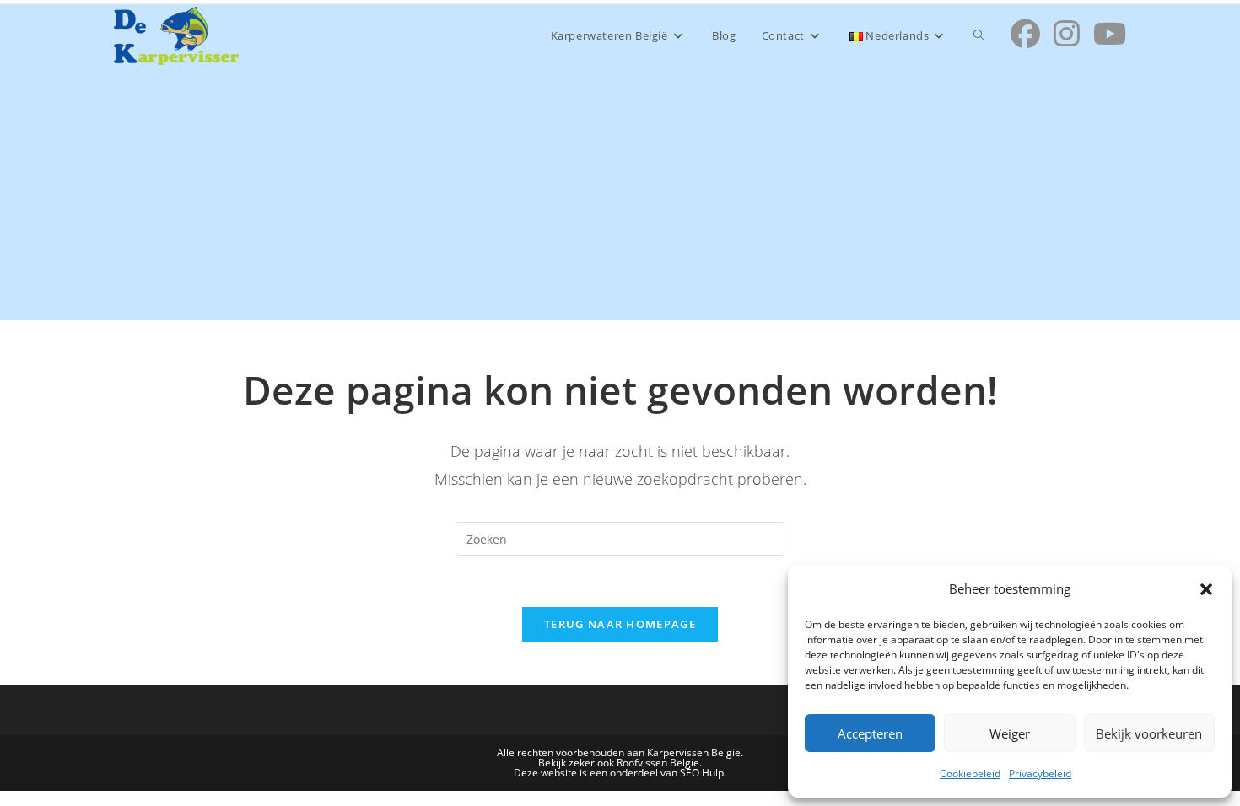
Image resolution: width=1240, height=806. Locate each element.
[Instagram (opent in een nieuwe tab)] (1066, 34)
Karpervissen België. (695, 752)
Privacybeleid (1040, 773)
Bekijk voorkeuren (1149, 733)
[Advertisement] (620, 193)
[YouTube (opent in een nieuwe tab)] (1109, 34)
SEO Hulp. (703, 773)
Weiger (1009, 733)
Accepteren (870, 733)
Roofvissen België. (659, 762)
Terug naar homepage (620, 623)
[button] (1206, 589)
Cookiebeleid (970, 773)
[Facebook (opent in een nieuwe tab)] (1025, 34)
